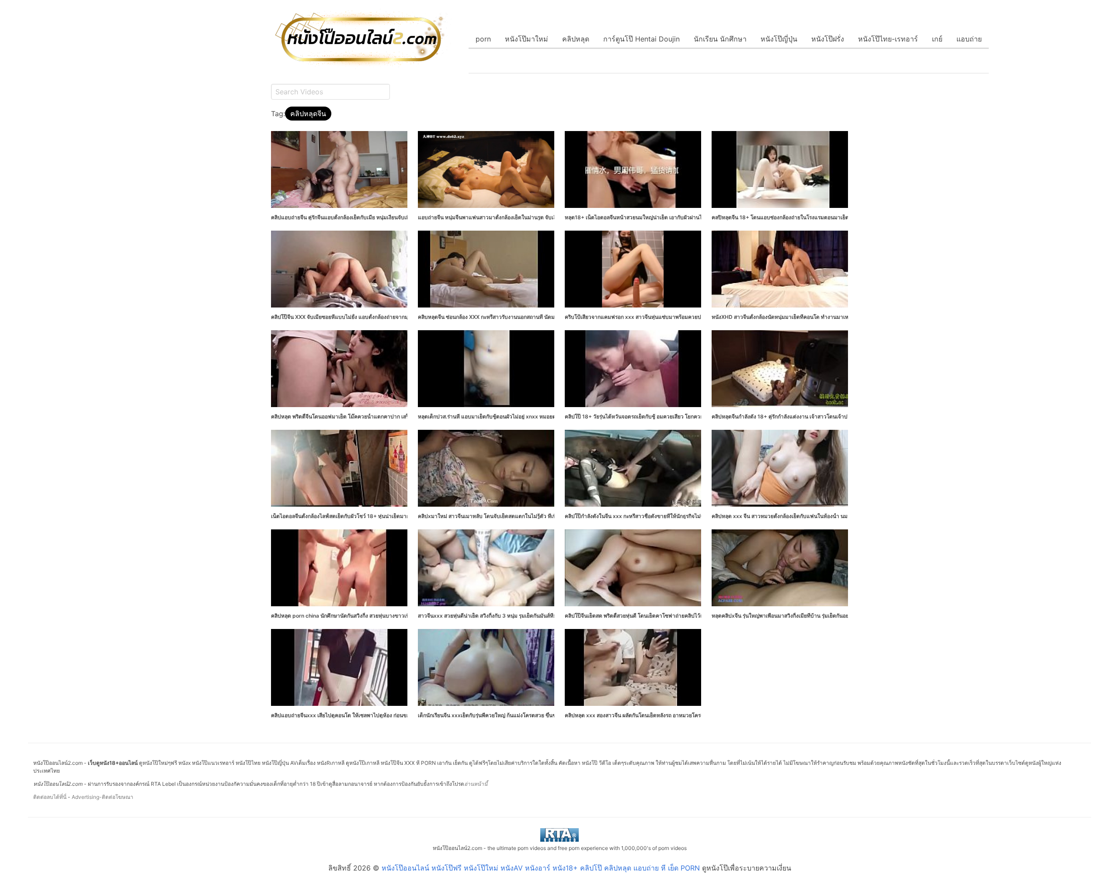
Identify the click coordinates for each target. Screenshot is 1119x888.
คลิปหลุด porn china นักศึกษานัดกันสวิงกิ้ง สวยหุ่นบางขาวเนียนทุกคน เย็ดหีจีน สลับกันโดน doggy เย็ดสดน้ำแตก (399, 615)
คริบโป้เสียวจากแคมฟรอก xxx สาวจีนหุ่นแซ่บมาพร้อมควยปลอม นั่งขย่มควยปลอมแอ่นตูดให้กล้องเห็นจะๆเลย (688, 317)
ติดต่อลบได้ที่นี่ (49, 797)
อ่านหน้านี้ (475, 784)
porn (483, 39)
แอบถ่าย (969, 39)
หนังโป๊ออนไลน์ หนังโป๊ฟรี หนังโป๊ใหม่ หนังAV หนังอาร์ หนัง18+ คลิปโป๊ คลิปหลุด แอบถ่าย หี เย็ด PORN (541, 868)
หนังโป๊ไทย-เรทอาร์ (888, 39)
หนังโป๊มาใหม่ (526, 39)
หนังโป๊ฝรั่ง (827, 39)
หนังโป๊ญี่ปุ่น (779, 39)
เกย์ (937, 39)
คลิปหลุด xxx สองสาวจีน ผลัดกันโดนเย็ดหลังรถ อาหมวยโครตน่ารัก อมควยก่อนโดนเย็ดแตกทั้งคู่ (673, 715)
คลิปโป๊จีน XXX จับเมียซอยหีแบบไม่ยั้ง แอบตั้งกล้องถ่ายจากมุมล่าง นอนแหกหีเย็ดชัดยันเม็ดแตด (379, 317)
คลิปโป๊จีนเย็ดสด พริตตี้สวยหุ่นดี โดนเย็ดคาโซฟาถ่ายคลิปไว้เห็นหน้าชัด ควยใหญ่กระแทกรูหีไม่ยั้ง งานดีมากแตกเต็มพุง (698, 615)
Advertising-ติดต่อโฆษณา (102, 797)
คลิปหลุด (575, 39)
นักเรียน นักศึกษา (720, 39)
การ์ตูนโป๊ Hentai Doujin (641, 39)
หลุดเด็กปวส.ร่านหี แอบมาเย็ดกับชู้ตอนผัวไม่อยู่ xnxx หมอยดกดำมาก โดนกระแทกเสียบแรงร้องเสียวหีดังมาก (540, 416)
